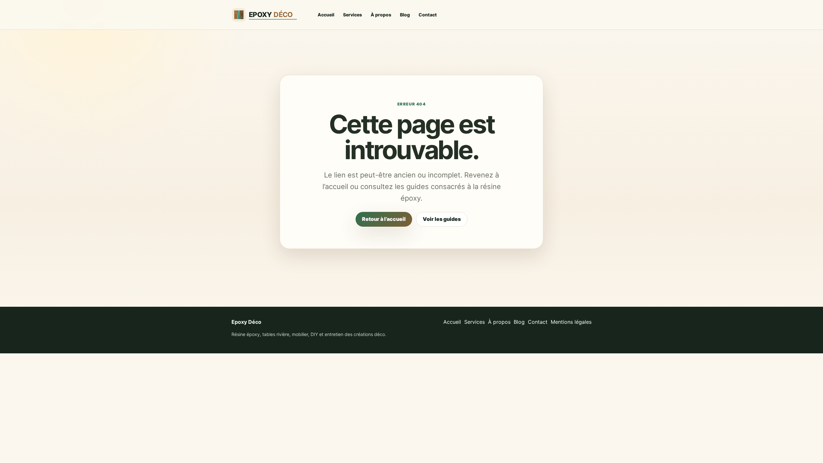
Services (352, 14)
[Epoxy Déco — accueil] (268, 14)
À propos (381, 14)
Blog (405, 14)
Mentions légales (571, 322)
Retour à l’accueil (384, 219)
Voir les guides (442, 219)
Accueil (326, 14)
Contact (428, 14)
